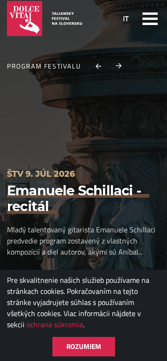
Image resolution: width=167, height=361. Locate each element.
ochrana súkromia (54, 324)
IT (125, 18)
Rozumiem (83, 346)
